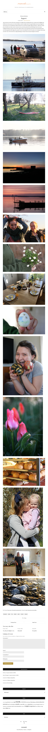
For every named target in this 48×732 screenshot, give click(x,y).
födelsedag (32, 702)
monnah (24, 727)
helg (35, 702)
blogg (6, 702)
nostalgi (20, 704)
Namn (4, 650)
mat (14, 704)
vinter (4, 708)
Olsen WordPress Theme (21, 729)
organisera (26, 704)
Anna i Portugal (5, 675)
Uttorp (38, 706)
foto (25, 702)
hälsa (41, 702)
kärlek (15, 614)
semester (4, 706)
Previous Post (13, 622)
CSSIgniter (29, 729)
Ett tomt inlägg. (9, 682)
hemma (38, 702)
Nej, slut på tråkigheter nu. (8, 630)
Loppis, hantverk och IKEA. (11, 672)
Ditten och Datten (24, 16)
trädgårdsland (32, 706)
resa (43, 704)
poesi (33, 704)
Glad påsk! (20, 630)
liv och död (12, 704)
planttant (30, 704)
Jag (20, 721)
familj (9, 614)
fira (12, 614)
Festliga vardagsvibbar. (11, 677)
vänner (26, 614)
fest (20, 702)
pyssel (35, 704)
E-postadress (6, 654)
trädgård (27, 706)
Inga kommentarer (26, 20)
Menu (6, 11)
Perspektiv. (34, 630)
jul (3, 704)
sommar (9, 706)
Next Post (34, 622)
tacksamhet (18, 706)
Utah (36, 706)
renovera (40, 704)
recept (38, 704)
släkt (7, 706)
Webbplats (5, 658)
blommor (9, 702)
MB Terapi (25, 721)
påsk (18, 614)
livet (8, 704)
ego (15, 702)
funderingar (28, 702)
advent (4, 702)
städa (15, 706)
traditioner (22, 706)
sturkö (22, 614)
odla (23, 704)
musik (17, 704)
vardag (41, 706)
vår (9, 708)
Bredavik (5, 614)
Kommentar (5, 638)
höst (43, 702)
